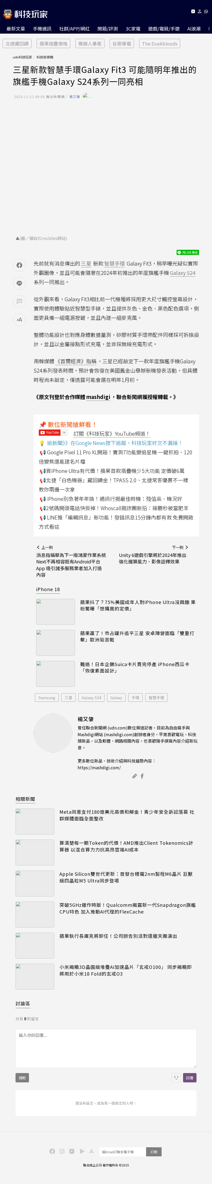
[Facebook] (51, 1151)
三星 (68, 697)
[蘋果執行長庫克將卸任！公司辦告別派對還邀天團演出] (35, 946)
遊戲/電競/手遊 (164, 28)
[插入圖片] (176, 1077)
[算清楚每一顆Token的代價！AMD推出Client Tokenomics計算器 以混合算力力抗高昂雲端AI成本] (35, 852)
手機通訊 (42, 28)
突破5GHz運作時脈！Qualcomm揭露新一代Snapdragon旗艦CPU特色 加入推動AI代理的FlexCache (127, 908)
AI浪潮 (194, 28)
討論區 (23, 1003)
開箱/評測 (107, 28)
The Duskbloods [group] (159, 43)
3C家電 (133, 28)
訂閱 (153, 1151)
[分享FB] (19, 265)
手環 (135, 697)
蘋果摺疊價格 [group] (53, 43)
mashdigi (98, 397)
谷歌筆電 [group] (121, 43)
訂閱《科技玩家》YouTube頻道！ (111, 433)
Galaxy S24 (91, 697)
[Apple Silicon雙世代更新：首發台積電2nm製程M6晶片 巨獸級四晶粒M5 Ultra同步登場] (35, 883)
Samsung (46, 697)
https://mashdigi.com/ (99, 767)
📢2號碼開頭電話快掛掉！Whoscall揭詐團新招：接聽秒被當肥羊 (114, 508)
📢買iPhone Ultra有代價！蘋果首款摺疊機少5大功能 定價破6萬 (112, 470)
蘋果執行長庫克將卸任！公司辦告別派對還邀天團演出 (118, 936)
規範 (22, 1077)
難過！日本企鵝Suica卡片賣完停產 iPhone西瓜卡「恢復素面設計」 (135, 667)
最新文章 (15, 28)
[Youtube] (193, 12)
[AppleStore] (90, 1151)
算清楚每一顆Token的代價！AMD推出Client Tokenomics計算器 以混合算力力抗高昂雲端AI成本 (126, 846)
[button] (199, 12)
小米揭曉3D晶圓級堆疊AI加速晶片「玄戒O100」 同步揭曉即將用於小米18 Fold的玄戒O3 (125, 970)
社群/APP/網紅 (74, 28)
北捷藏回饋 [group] (17, 43)
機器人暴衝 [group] (90, 43)
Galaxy (116, 697)
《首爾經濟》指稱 (75, 361)
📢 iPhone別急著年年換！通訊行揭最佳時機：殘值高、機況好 (111, 498)
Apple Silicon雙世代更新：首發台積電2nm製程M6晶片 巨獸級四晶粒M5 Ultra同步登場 (126, 877)
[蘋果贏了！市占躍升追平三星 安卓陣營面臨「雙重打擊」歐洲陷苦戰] (55, 643)
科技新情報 (44, 57)
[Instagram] (61, 1151)
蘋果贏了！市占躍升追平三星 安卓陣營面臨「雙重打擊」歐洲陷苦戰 (137, 636)
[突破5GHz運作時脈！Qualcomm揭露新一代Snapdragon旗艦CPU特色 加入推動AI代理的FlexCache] (35, 914)
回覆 (189, 1077)
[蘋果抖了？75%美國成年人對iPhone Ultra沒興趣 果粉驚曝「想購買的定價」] (55, 612)
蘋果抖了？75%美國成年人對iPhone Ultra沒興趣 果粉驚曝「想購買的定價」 (138, 605)
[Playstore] (81, 1151)
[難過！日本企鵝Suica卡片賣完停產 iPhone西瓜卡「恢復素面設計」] (55, 674)
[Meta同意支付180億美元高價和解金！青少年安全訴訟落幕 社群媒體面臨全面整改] (35, 821)
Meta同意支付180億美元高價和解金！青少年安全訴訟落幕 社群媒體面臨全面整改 (126, 815)
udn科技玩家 (22, 57)
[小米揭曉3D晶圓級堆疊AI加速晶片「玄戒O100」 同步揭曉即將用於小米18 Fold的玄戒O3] (35, 977)
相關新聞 (25, 798)
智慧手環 (156, 697)
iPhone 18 (48, 589)
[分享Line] (19, 283)
